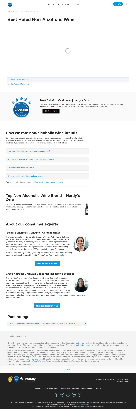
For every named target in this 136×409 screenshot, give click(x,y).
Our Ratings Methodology (20, 84)
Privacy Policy (39, 388)
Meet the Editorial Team (47, 263)
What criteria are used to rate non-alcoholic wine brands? (31, 159)
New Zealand (85, 388)
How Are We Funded (37, 361)
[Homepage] (9, 11)
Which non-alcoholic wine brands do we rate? (26, 176)
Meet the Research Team (47, 306)
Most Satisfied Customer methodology (48, 182)
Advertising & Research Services (69, 388)
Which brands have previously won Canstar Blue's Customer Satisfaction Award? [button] (42, 323)
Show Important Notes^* (17, 80)
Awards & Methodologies (51, 388)
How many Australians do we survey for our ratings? (29, 151)
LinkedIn (60, 255)
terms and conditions (79, 345)
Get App (118, 4)
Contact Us (98, 388)
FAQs (91, 388)
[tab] (47, 151)
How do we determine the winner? (21, 168)
